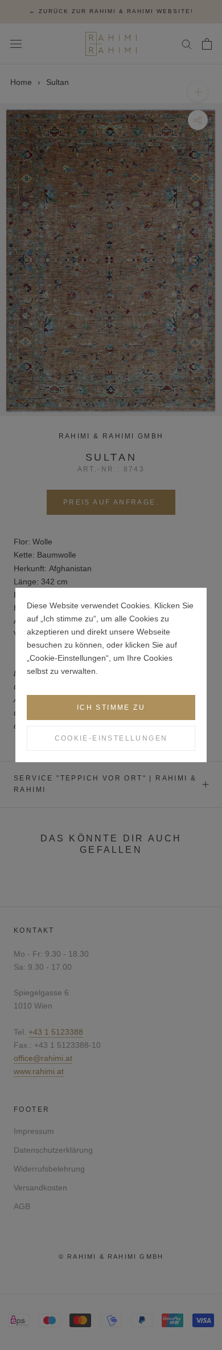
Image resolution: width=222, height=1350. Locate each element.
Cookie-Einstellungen (111, 738)
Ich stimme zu (111, 707)
